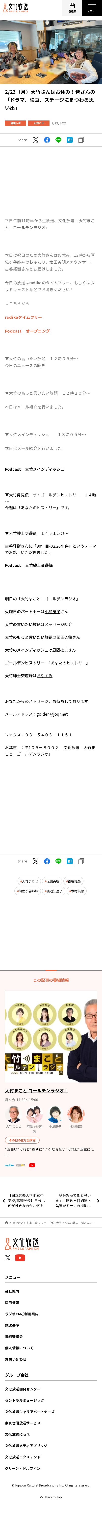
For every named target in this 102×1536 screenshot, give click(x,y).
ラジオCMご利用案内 (22, 1313)
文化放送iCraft (17, 1434)
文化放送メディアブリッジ (26, 1445)
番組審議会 (14, 1336)
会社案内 (12, 1291)
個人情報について (19, 1347)
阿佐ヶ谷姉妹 (28, 891)
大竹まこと (30, 881)
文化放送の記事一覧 (25, 1223)
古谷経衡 (74, 881)
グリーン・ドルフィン (22, 1468)
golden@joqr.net (52, 714)
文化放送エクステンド (23, 1456)
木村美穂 (77, 891)
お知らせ (39, 123)
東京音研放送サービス (23, 1422)
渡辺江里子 (55, 891)
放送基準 (12, 1325)
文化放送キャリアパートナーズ (30, 1411)
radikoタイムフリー (23, 317)
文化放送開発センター (23, 1388)
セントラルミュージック (24, 1400)
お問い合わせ (15, 1359)
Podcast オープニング (27, 331)
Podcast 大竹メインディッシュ (34, 469)
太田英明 (53, 881)
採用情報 (12, 1302)
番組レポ (16, 123)
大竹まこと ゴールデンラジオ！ (36, 1090)
